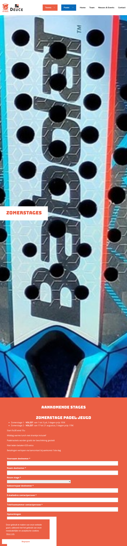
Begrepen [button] (26, 542)
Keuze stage (14, 477)
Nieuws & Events (106, 7)
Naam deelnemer (16, 468)
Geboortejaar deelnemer (20, 485)
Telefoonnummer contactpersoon (25, 504)
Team (92, 7)
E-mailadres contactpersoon (22, 495)
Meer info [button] (10, 534)
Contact (122, 7)
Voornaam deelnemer (18, 458)
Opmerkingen (14, 514)
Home (83, 7)
